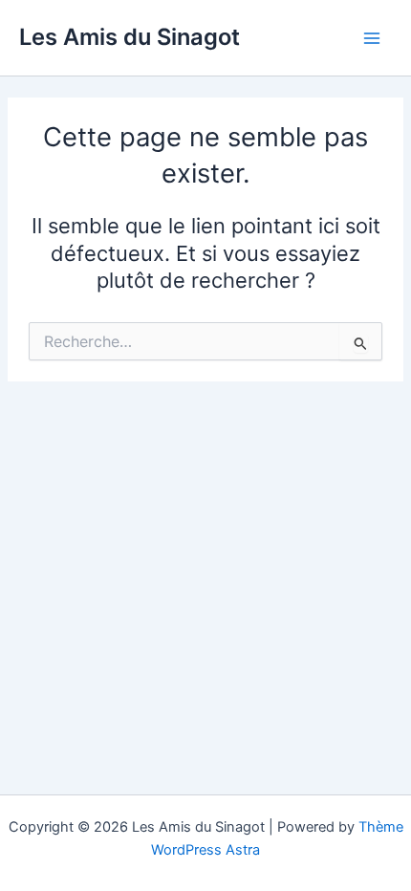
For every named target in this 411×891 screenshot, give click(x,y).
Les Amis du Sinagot (129, 37)
